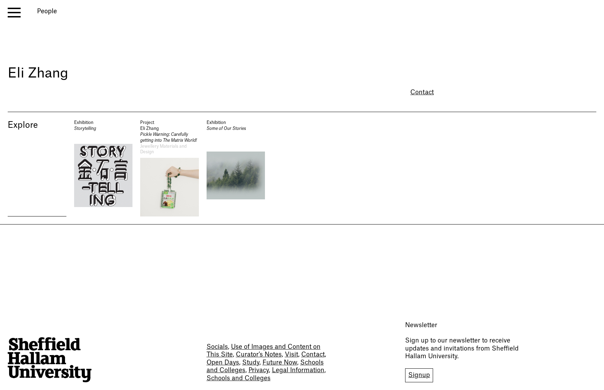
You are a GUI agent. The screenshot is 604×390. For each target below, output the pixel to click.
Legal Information (298, 370)
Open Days (223, 363)
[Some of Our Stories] (236, 168)
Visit (291, 355)
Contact (422, 92)
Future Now (280, 363)
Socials (217, 347)
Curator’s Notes (259, 355)
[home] (50, 359)
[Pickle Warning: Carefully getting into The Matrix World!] (169, 168)
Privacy (259, 370)
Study (250, 363)
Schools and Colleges (239, 378)
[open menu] (14, 12)
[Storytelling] (103, 168)
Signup (419, 375)
